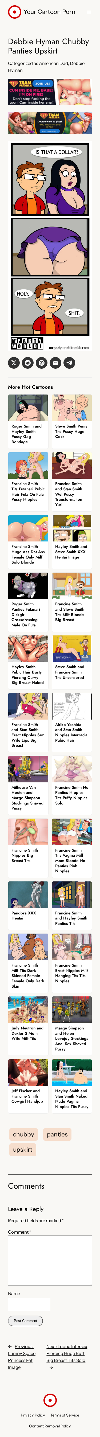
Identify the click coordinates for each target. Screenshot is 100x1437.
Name (14, 1293)
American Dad (53, 63)
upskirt (23, 1149)
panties (57, 1134)
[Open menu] (89, 12)
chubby (23, 1134)
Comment (19, 1232)
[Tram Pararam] (50, 103)
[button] (14, 363)
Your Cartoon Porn (49, 11)
